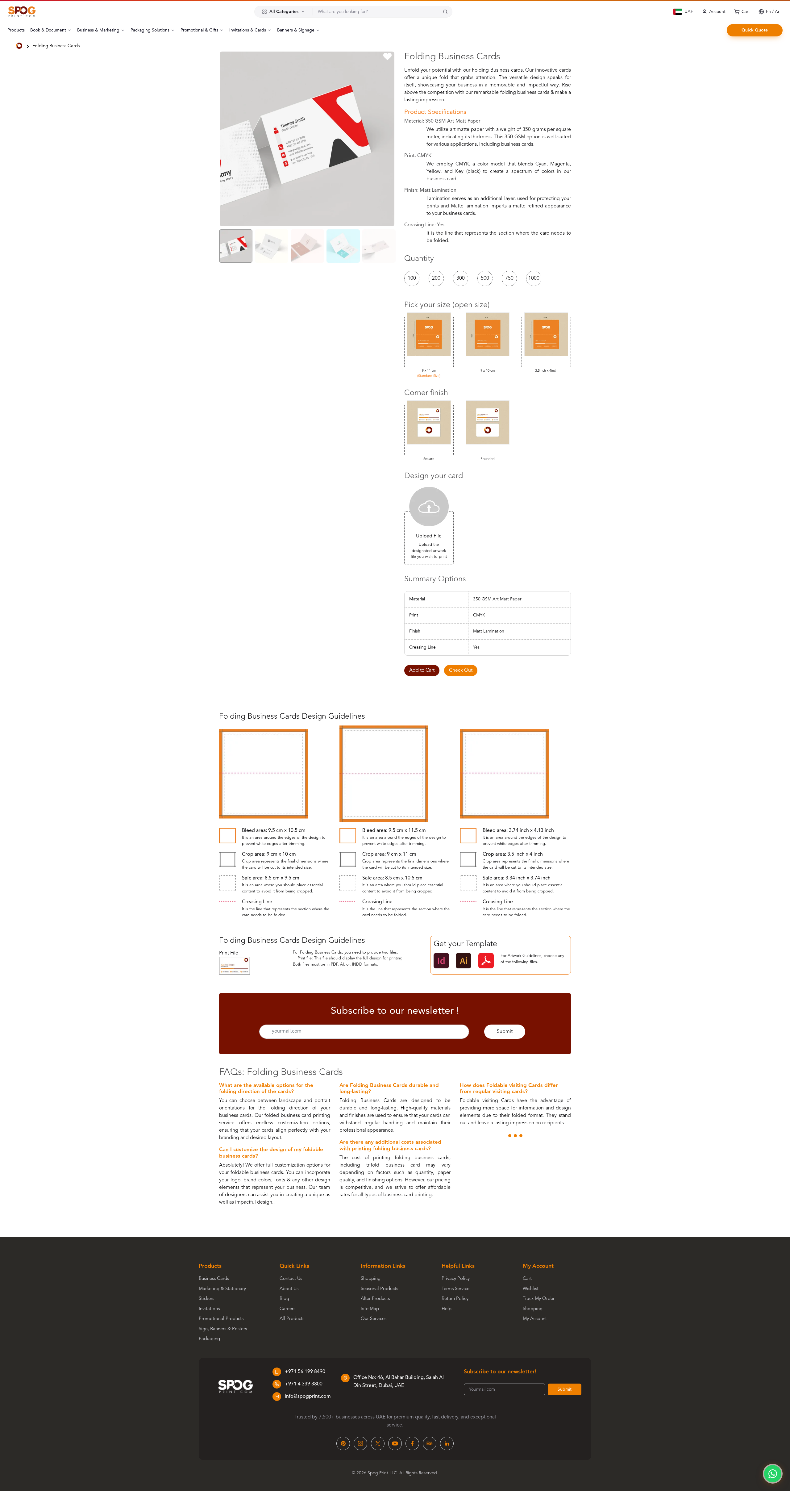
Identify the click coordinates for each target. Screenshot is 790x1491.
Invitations (209, 1309)
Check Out (460, 670)
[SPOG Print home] (21, 12)
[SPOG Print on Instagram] (360, 1443)
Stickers (206, 1299)
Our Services (373, 1319)
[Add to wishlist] (387, 58)
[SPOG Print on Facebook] (412, 1443)
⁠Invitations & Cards (247, 30)
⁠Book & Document (48, 30)
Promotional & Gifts (199, 30)
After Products (375, 1299)
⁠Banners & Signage (295, 30)
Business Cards (214, 1278)
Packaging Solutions (150, 30)
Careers (287, 1309)
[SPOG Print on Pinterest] (343, 1443)
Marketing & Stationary (222, 1289)
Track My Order (539, 1299)
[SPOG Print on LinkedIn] (447, 1443)
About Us (289, 1289)
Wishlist (530, 1289)
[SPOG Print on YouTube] (395, 1443)
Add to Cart (421, 670)
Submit (505, 1031)
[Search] (445, 12)
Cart (527, 1278)
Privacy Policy (456, 1278)
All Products (292, 1319)
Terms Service (455, 1289)
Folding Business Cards (56, 46)
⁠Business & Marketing (98, 30)
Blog (284, 1299)
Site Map (370, 1309)
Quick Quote (755, 30)
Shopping (370, 1278)
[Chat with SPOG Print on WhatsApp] (772, 1473)
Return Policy (455, 1299)
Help (446, 1309)
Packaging (209, 1339)
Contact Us (291, 1278)
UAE (688, 12)
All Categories (283, 11)
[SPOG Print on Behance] (429, 1443)
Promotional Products (221, 1319)
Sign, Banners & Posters (223, 1329)
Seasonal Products (379, 1289)
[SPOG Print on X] (378, 1443)
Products (16, 30)
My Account (535, 1319)
